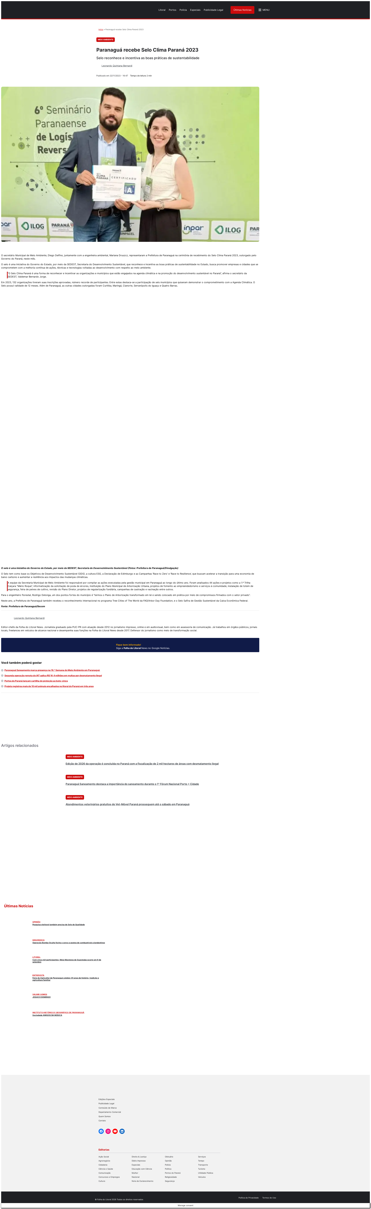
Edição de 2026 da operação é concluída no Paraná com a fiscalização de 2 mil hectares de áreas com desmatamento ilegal (142, 763)
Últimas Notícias (242, 9)
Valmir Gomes (39, 994)
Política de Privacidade (249, 1198)
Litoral (36, 957)
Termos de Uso (269, 1198)
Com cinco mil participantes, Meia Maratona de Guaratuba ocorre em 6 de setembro (66, 961)
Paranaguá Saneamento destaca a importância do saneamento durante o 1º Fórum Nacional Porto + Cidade (132, 784)
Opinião (36, 922)
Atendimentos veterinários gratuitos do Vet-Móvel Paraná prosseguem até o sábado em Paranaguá (127, 804)
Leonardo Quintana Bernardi (117, 65)
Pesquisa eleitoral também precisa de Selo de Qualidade (58, 924)
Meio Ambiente (105, 39)
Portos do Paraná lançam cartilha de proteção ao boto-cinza (36, 681)
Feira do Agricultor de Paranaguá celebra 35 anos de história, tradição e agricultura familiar (65, 979)
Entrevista (38, 975)
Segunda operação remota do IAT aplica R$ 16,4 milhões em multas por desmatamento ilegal (53, 675)
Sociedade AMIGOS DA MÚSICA (47, 1015)
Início (101, 29)
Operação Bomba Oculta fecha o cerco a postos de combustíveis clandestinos (68, 943)
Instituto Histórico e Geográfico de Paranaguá (58, 1012)
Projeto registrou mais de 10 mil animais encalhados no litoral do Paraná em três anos (49, 686)
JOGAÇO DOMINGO (41, 997)
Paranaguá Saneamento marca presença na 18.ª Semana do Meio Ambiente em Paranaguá (52, 670)
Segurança (38, 940)
